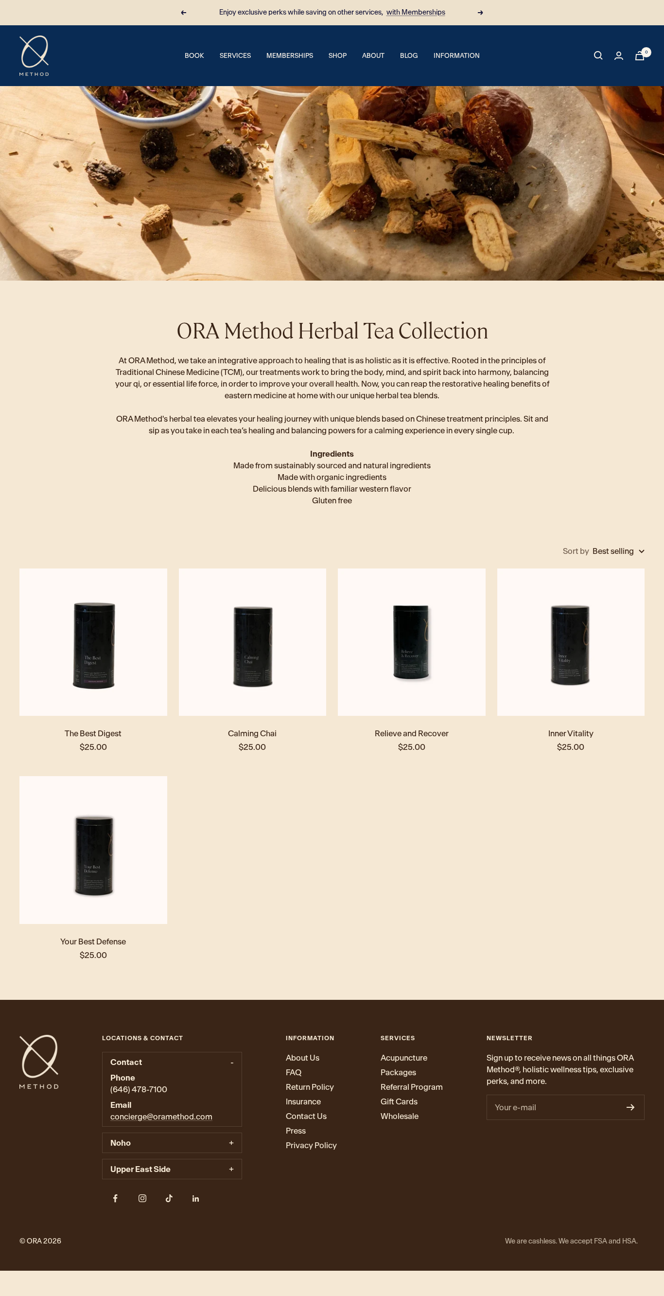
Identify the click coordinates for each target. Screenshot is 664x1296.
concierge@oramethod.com (161, 1116)
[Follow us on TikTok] (169, 1198)
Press (296, 1131)
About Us (302, 1058)
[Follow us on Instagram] (142, 1198)
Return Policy (310, 1087)
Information (457, 56)
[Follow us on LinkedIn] (195, 1198)
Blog (409, 56)
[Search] (598, 55)
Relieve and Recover (412, 733)
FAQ (293, 1072)
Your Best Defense (93, 941)
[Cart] (640, 55)
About (373, 56)
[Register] (631, 1107)
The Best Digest (93, 733)
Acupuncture (404, 1058)
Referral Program (412, 1087)
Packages (398, 1072)
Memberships (289, 56)
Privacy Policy (311, 1145)
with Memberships (415, 12)
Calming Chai (252, 733)
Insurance (303, 1101)
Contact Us (306, 1116)
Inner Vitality (571, 733)
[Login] (618, 56)
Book (194, 56)
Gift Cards (399, 1101)
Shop (338, 56)
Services (235, 56)
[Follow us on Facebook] (115, 1198)
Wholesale (400, 1116)
